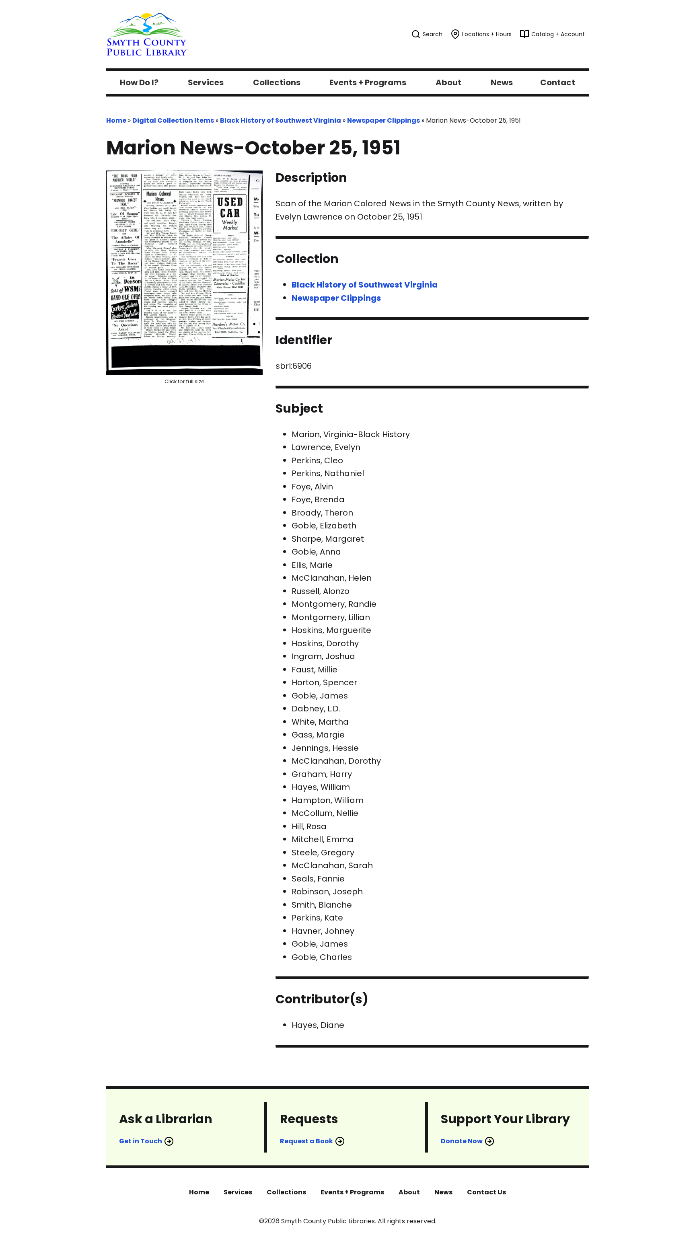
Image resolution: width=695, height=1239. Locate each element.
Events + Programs (352, 1192)
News (443, 1192)
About (409, 1192)
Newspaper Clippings (383, 120)
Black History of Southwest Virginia (280, 120)
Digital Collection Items (173, 120)
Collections (286, 1192)
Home (116, 120)
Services (238, 1192)
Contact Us (486, 1192)
